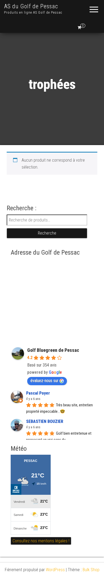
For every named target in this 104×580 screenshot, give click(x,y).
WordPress (55, 569)
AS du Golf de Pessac (31, 6)
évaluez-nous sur (44, 380)
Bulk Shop (91, 569)
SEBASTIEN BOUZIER (44, 421)
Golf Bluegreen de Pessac (53, 350)
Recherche (47, 233)
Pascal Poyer (38, 393)
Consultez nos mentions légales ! (41, 540)
